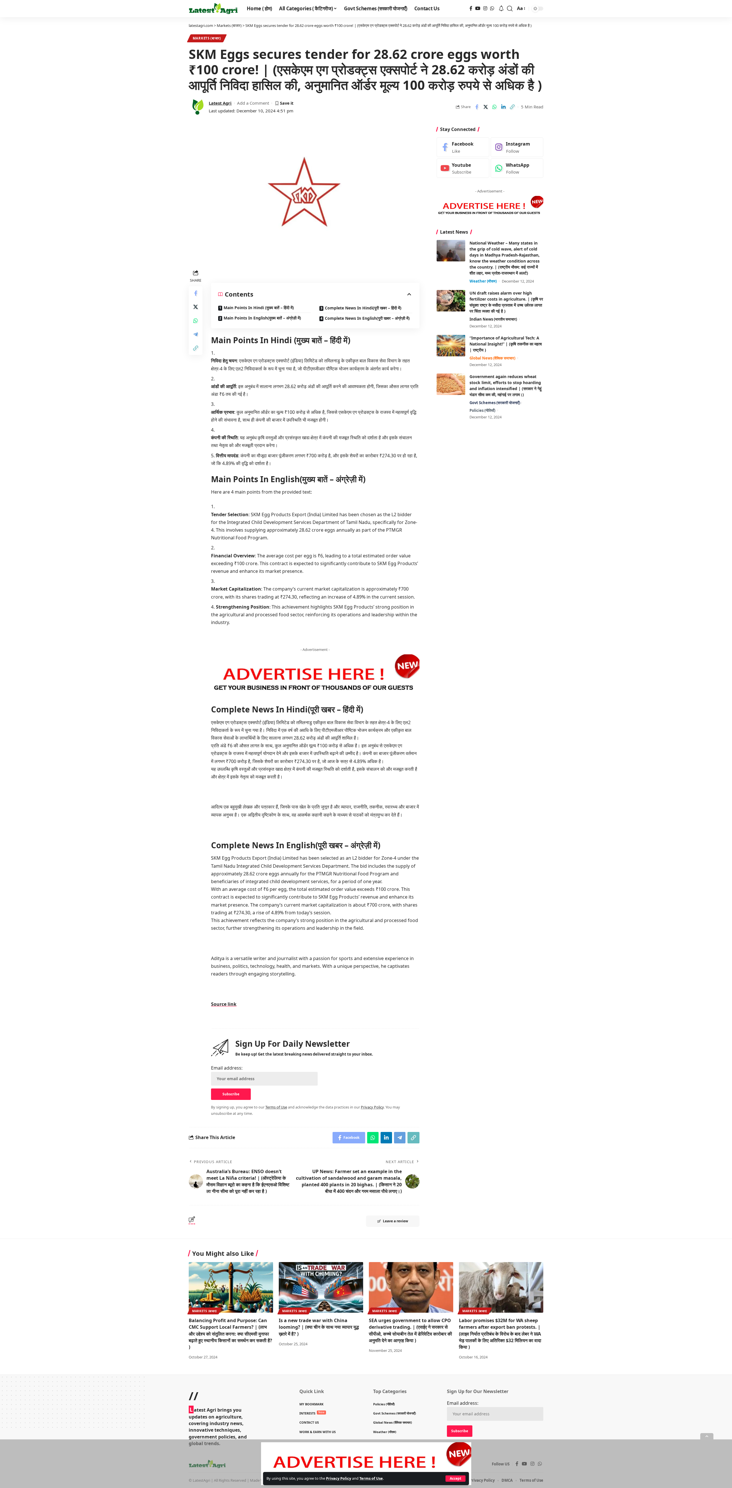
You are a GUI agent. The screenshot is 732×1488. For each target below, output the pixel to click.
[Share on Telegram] (195, 334)
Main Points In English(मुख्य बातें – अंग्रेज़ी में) (262, 318)
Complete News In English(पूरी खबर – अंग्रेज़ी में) (367, 318)
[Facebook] (471, 8)
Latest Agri (220, 103)
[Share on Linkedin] (503, 107)
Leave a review (395, 1221)
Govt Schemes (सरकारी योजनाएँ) (495, 402)
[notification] (501, 8)
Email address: (226, 1068)
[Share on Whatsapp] (494, 107)
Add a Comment (253, 103)
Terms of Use (371, 1478)
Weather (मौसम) (483, 281)
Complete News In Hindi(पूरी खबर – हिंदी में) (363, 308)
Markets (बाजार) (207, 38)
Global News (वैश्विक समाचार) (492, 358)
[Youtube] (463, 168)
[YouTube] (478, 8)
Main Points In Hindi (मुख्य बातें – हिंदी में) (259, 307)
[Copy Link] (512, 107)
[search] (510, 8)
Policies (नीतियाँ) (482, 410)
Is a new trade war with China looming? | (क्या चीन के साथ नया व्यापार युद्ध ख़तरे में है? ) (319, 1327)
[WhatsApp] (492, 8)
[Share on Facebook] (477, 107)
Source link (223, 1004)
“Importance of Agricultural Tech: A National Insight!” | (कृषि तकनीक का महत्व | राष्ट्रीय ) (506, 344)
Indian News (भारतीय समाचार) (493, 319)
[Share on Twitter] (486, 107)
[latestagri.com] (213, 8)
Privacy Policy (338, 1478)
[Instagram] (485, 8)
